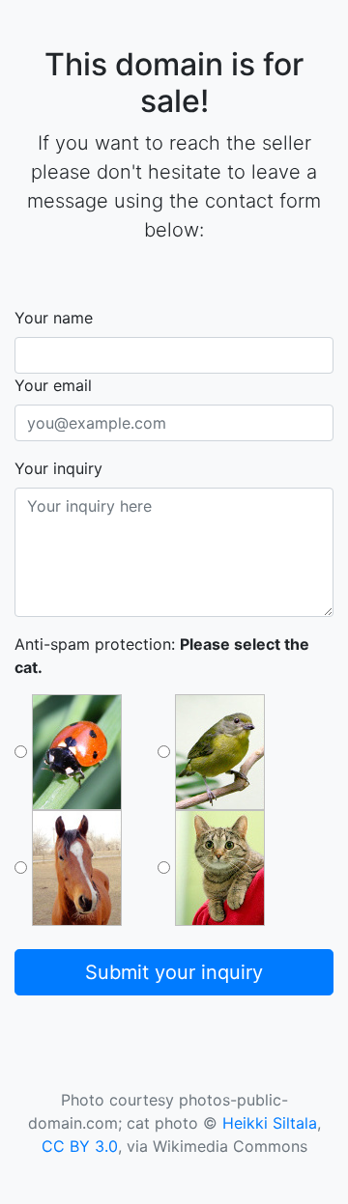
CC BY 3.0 (80, 1146)
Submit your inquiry (174, 972)
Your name (53, 317)
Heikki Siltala (269, 1123)
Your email (53, 385)
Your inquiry (58, 468)
